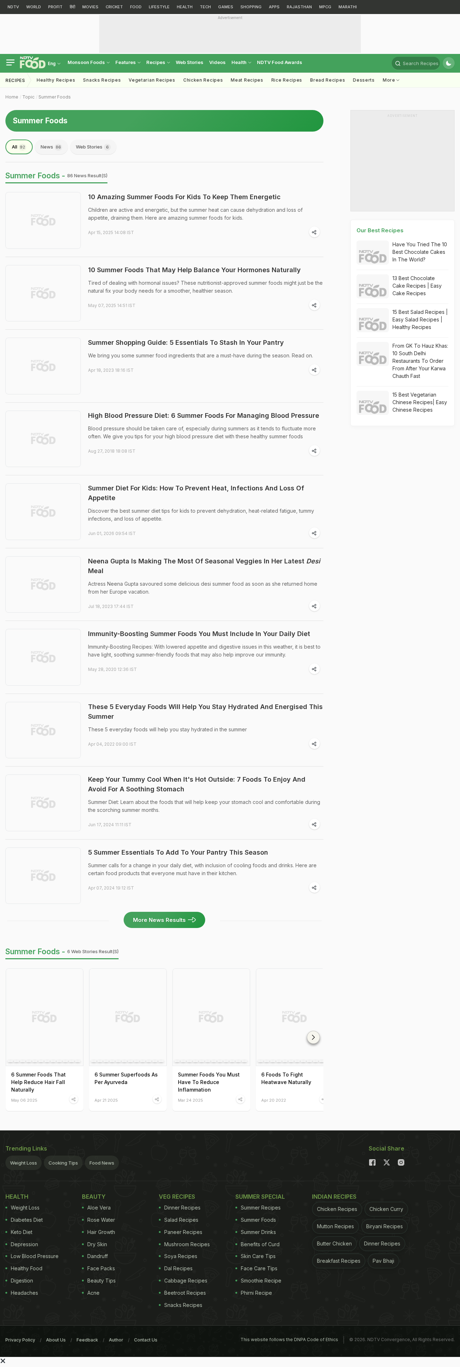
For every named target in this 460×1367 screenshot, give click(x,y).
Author (116, 1340)
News (51, 147)
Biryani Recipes (384, 1226)
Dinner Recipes (182, 1207)
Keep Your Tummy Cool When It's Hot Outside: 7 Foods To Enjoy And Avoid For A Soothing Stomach (196, 784)
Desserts (364, 80)
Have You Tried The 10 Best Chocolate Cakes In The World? (419, 251)
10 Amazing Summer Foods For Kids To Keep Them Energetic (184, 197)
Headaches (24, 1293)
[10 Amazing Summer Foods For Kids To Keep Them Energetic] (43, 220)
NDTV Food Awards (279, 62)
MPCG (325, 6)
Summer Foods (54, 97)
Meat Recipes (247, 80)
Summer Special (260, 1196)
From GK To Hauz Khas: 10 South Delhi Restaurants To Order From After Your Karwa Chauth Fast (420, 361)
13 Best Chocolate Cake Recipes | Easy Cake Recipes (417, 285)
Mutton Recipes (335, 1226)
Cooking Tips (63, 1163)
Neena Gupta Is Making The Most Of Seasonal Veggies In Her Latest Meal (204, 566)
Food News (101, 1163)
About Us (56, 1340)
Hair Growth (101, 1232)
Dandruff (97, 1256)
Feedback (87, 1340)
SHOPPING (251, 6)
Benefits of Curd (260, 1244)
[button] (313, 1037)
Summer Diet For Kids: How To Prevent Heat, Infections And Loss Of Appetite (196, 493)
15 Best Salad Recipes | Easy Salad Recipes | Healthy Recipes (420, 319)
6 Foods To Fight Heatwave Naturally (286, 1078)
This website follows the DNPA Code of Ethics (289, 1339)
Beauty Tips (101, 1280)
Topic (28, 97)
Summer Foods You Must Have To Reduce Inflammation (209, 1082)
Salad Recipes (181, 1220)
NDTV (13, 6)
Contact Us (145, 1340)
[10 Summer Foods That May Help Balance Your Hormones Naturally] (43, 293)
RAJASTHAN (299, 6)
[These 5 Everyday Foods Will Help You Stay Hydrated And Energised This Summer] (43, 730)
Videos (217, 62)
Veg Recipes (177, 1196)
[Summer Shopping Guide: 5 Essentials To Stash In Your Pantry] (43, 366)
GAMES (225, 6)
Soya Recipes (180, 1256)
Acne (93, 1293)
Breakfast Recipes (338, 1261)
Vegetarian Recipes (152, 80)
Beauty (94, 1196)
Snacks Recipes (102, 80)
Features (126, 62)
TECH (205, 6)
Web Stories (189, 62)
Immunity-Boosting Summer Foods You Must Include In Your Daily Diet (199, 633)
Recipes (156, 62)
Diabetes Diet (27, 1220)
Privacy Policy (20, 1340)
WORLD (33, 6)
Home (11, 97)
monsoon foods (87, 62)
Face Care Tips (259, 1268)
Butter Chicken (334, 1243)
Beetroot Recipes (185, 1293)
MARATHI (348, 6)
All (18, 147)
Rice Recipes (286, 80)
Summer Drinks (258, 1232)
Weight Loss (23, 1163)
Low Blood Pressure (35, 1256)
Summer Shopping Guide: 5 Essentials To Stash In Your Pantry (186, 342)
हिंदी (72, 6)
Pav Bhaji (383, 1261)
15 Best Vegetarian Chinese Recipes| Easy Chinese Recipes (419, 402)
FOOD (136, 6)
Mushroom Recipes (187, 1244)
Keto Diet (21, 1232)
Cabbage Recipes (185, 1280)
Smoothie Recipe (261, 1280)
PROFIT (55, 6)
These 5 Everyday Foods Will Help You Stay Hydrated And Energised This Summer (205, 711)
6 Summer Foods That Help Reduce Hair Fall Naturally (38, 1082)
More (390, 80)
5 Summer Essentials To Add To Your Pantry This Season (178, 852)
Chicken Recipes (203, 80)
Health (239, 62)
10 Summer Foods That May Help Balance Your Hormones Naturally (194, 270)
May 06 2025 (24, 1100)
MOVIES (90, 6)
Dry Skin (97, 1244)
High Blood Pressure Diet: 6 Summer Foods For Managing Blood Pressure (203, 415)
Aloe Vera (99, 1207)
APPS (274, 6)
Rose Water (101, 1220)
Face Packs (101, 1268)
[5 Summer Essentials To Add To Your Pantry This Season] (43, 875)
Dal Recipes (178, 1268)
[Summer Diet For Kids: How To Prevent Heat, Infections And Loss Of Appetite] (43, 511)
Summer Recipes (261, 1207)
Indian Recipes (334, 1196)
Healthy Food (26, 1268)
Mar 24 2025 (190, 1100)
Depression (24, 1244)
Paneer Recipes (183, 1232)
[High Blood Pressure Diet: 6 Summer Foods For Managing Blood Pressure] (43, 439)
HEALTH (185, 6)
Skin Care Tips (258, 1256)
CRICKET (114, 6)
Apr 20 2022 (273, 1100)
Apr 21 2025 (106, 1100)
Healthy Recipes (56, 80)
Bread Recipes (327, 80)
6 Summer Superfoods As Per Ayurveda (126, 1078)
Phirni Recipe (256, 1293)
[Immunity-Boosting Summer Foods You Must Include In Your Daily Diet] (43, 657)
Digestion (22, 1280)
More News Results (159, 919)
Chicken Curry (386, 1209)
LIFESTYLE (159, 6)
